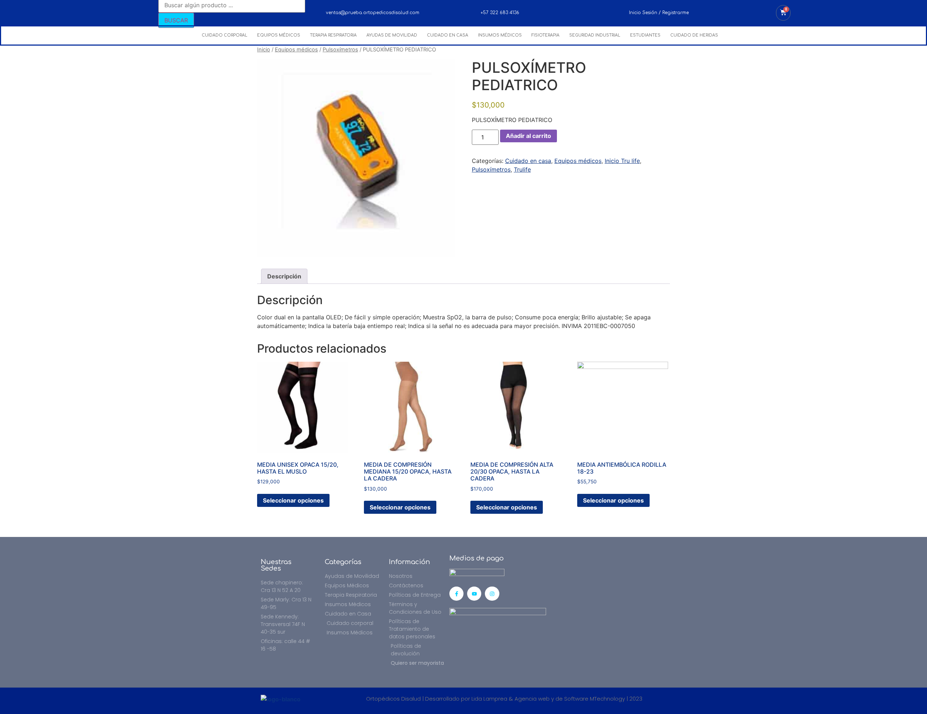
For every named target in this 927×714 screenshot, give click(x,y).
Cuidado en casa (528, 160)
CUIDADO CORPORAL (224, 35)
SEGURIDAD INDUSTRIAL (594, 35)
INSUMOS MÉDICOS (500, 35)
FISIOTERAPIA (545, 35)
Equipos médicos (296, 49)
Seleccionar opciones (293, 500)
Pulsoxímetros (340, 49)
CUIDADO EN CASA (447, 35)
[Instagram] (492, 594)
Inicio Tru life (622, 160)
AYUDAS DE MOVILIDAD (391, 35)
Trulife (522, 169)
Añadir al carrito (528, 135)
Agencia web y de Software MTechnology (570, 698)
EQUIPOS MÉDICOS (278, 35)
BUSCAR (176, 20)
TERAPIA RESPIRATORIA (333, 35)
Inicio (263, 49)
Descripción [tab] (284, 276)
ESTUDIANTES (645, 35)
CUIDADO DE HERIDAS (694, 35)
